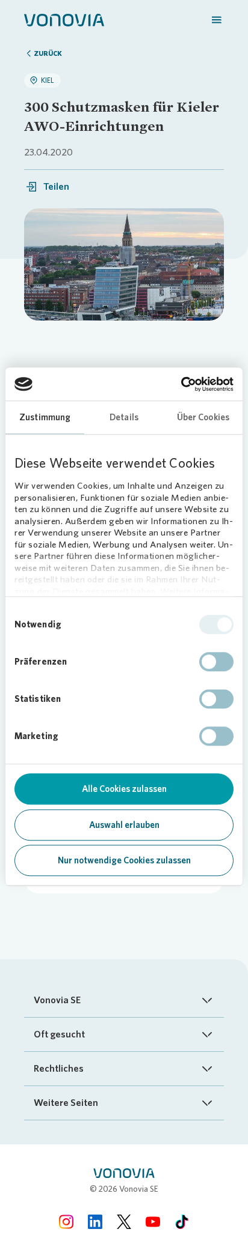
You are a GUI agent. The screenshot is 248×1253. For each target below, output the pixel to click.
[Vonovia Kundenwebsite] (64, 19)
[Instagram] (66, 1221)
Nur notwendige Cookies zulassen (124, 860)
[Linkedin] (95, 1221)
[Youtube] (153, 1221)
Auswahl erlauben (124, 825)
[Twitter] (124, 1221)
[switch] (216, 661)
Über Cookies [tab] (203, 417)
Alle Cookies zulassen (124, 789)
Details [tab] (124, 417)
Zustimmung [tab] (44, 417)
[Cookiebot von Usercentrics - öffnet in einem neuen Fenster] (181, 384)
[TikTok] (182, 1221)
